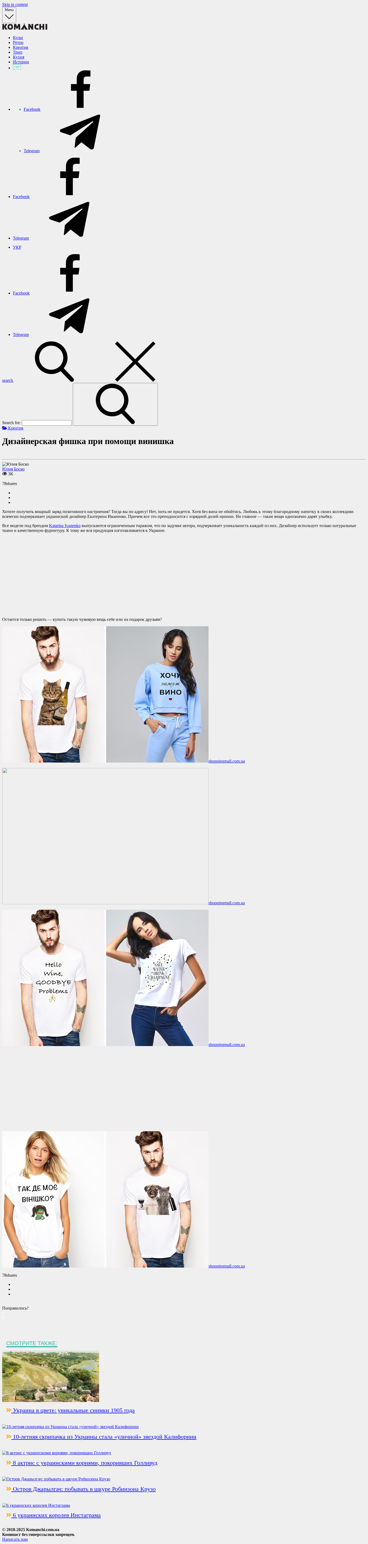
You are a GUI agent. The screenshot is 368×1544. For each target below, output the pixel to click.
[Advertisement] (184, 575)
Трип (17, 52)
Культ (18, 37)
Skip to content (15, 4)
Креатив (20, 47)
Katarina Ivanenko (65, 525)
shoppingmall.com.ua (227, 761)
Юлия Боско (13, 469)
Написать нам (15, 1539)
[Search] (115, 404)
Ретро (18, 42)
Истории (21, 62)
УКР (17, 247)
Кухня (18, 57)
